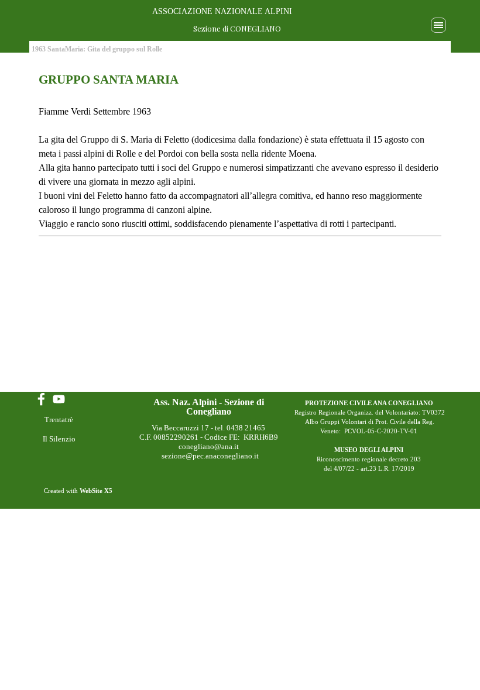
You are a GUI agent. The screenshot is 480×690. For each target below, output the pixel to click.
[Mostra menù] (438, 25)
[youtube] (59, 399)
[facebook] (41, 399)
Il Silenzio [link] (59, 438)
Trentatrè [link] (58, 419)
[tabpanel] (240, 153)
